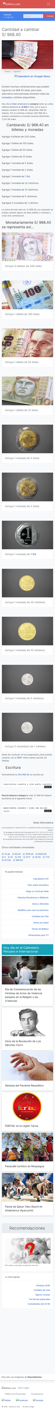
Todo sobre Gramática (38, 885)
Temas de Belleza (40, 929)
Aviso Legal (23, 1388)
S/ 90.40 (16, 854)
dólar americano (19, 104)
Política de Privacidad (15, 1394)
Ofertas (5, 760)
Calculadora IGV (41, 878)
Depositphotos (35, 1377)
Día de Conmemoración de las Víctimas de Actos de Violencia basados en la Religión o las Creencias (23, 995)
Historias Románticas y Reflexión (33, 897)
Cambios (7, 15)
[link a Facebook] (22, 1400)
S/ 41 (10, 857)
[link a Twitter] (6, 1400)
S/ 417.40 (6, 860)
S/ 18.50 (36, 857)
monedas (7, 97)
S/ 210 (18, 857)
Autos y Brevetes (40, 904)
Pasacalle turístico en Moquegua (24, 1166)
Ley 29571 (30, 839)
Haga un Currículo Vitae (37, 891)
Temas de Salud (41, 922)
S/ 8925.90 (40, 854)
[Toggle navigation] (48, 4)
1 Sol (27, 176)
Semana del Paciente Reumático (24, 1085)
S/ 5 (4, 857)
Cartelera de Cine (40, 916)
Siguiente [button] (17, 72)
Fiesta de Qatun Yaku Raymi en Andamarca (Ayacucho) (23, 1208)
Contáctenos (37, 1394)
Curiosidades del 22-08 (39, 1304)
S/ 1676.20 (28, 854)
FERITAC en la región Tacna (21, 1125)
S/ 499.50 (18, 860)
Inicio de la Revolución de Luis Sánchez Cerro (23, 1043)
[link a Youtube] (38, 1400)
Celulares (50, 16)
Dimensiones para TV (38, 935)
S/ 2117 (26, 857)
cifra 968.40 (23, 774)
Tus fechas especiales (39, 1299)
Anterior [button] (7, 72)
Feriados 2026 (43, 1285)
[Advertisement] (27, 1337)
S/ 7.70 (46, 857)
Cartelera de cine (42, 1290)
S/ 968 (18, 757)
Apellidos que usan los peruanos (33, 910)
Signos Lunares (42, 1294)
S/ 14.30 (6, 854)
